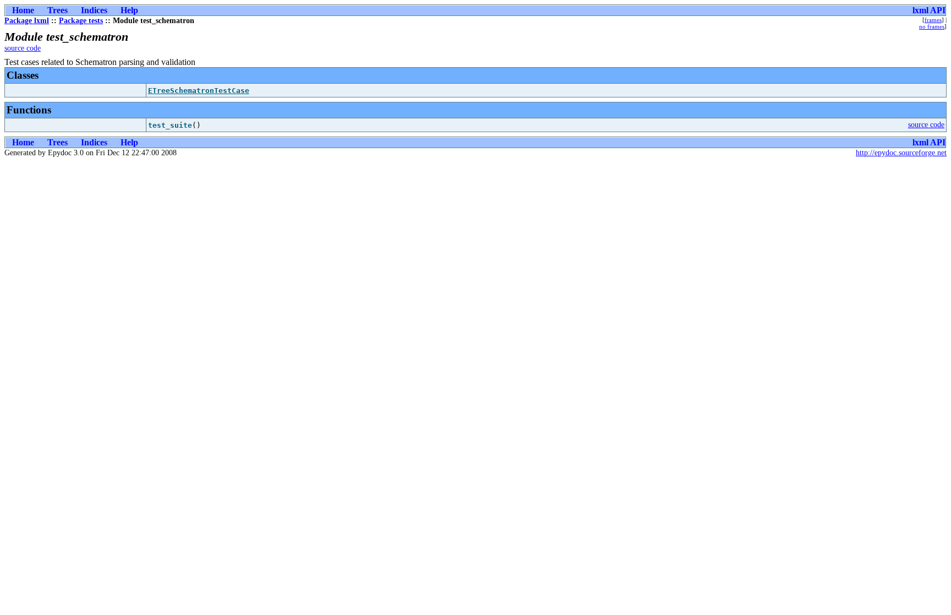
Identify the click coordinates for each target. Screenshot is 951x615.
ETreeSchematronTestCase (198, 90)
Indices (94, 10)
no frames (931, 26)
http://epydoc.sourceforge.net (901, 153)
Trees (57, 10)
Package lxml (26, 21)
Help (129, 10)
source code (22, 48)
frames (933, 20)
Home (23, 10)
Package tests (81, 21)
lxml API (928, 10)
